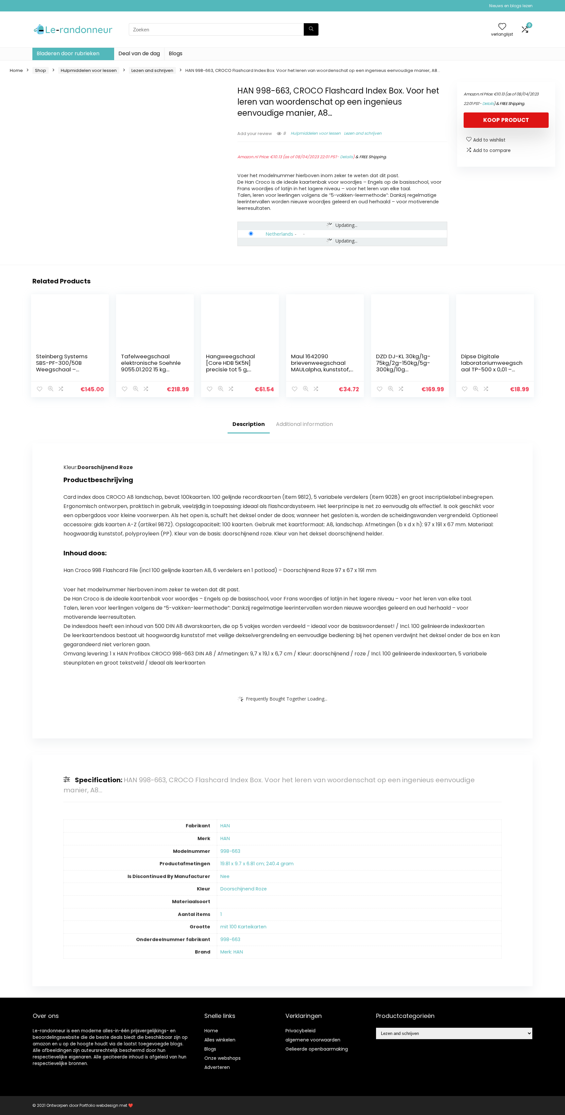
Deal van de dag (139, 53)
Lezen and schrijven (152, 70)
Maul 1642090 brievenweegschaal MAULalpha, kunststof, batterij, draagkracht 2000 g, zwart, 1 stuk (320, 369)
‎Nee (225, 876)
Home (16, 70)
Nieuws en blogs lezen (511, 5)
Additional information (304, 424)
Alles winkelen (219, 1040)
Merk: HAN (231, 952)
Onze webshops (222, 1058)
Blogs (175, 53)
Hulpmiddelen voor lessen (89, 70)
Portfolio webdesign (98, 1105)
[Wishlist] (502, 27)
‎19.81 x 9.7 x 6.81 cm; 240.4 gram (257, 863)
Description (248, 424)
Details (346, 157)
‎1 (221, 914)
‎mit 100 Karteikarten (243, 926)
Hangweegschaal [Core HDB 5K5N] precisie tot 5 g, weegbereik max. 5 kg (235, 366)
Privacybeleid (300, 1030)
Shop (40, 70)
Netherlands (279, 233)
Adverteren (217, 1067)
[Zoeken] (311, 29)
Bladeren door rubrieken (68, 53)
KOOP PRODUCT (506, 120)
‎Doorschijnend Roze (243, 889)
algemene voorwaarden (312, 1040)
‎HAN (225, 825)
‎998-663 (230, 851)
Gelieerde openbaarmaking (316, 1049)
